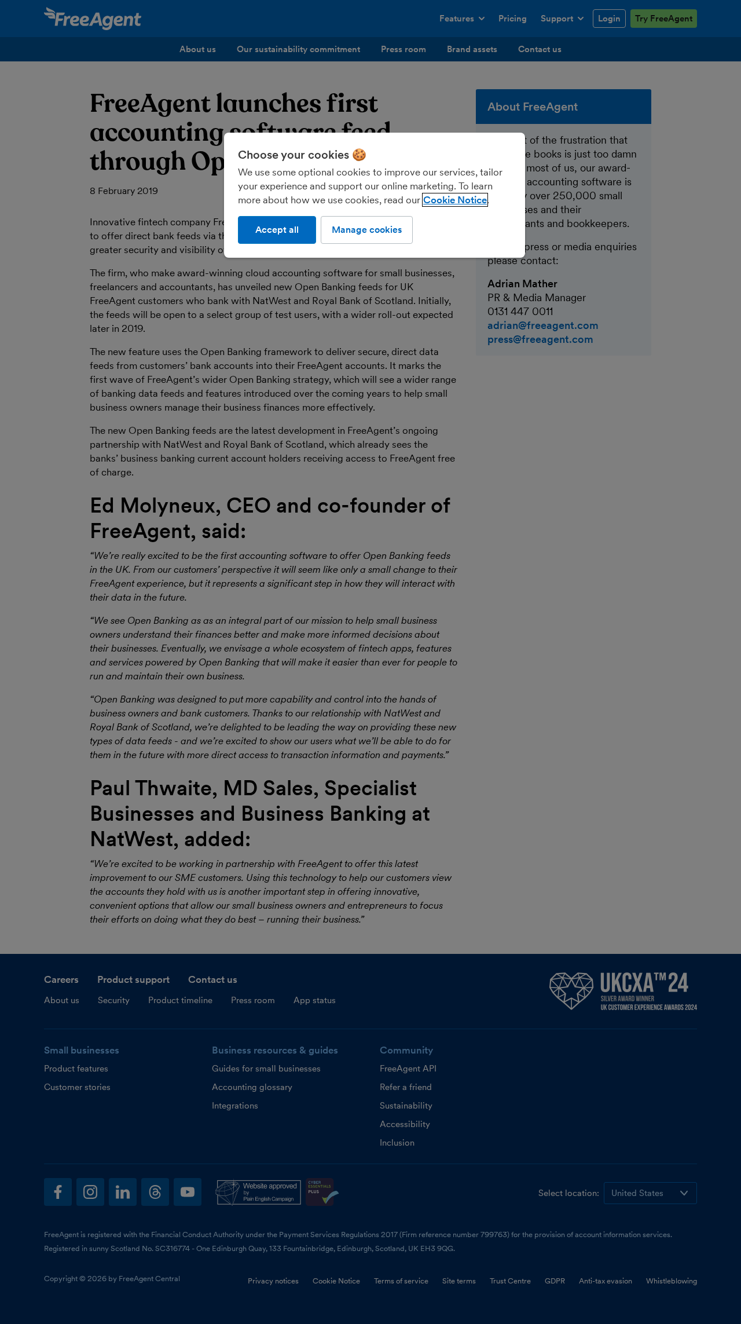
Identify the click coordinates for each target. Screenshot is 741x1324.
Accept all (277, 229)
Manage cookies (367, 229)
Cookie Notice (455, 200)
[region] (374, 195)
